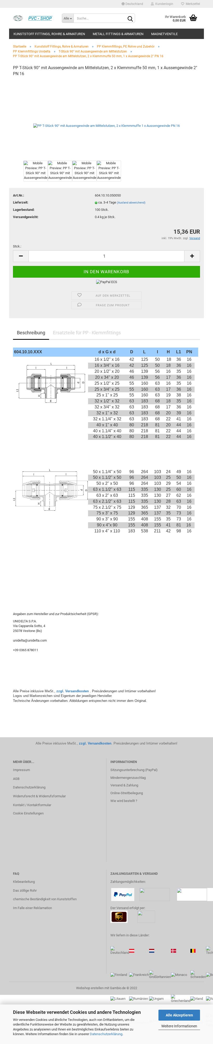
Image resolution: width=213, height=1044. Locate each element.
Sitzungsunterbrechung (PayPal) (134, 770)
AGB (16, 779)
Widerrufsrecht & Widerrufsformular (39, 796)
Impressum (21, 770)
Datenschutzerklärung (106, 1034)
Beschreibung (31, 332)
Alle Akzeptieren (179, 1015)
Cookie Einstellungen (28, 813)
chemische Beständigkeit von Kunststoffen (45, 899)
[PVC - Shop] (33, 18)
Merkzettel (192, 4)
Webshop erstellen (90, 988)
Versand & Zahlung (124, 785)
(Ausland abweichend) (131, 202)
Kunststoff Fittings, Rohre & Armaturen (49, 34)
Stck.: (17, 246)
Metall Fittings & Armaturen (118, 34)
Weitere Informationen (179, 1026)
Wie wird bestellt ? (123, 801)
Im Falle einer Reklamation (32, 908)
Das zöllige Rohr (25, 890)
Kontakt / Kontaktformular (32, 805)
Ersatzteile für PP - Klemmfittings (87, 332)
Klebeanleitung (24, 882)
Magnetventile (164, 34)
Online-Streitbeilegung (126, 793)
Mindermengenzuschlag (128, 778)
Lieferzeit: (20, 202)
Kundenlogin (163, 4)
